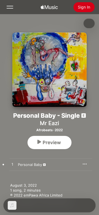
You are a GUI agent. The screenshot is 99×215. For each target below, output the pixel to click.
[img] (49, 7)
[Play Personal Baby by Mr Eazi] (12, 164)
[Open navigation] (10, 7)
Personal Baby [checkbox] (30, 164)
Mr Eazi (49, 123)
